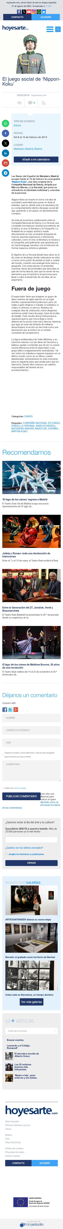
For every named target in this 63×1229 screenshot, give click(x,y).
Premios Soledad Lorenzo (17, 1125)
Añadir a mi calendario (36, 159)
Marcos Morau (45, 425)
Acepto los (15, 788)
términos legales (20, 788)
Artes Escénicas (13, 1142)
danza (15, 425)
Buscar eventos (15, 1040)
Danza (17, 125)
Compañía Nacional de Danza (41, 423)
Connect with (9, 703)
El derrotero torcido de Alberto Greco (27, 1054)
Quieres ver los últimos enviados (24, 847)
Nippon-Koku (19, 431)
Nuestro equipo (12, 1155)
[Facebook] (4, 709)
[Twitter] (10, 709)
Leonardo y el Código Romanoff (18, 1046)
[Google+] (15, 709)
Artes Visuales (12, 1121)
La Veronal (28, 425)
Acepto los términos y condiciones (26, 854)
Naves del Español (47, 428)
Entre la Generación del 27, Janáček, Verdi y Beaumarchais (27, 609)
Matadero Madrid (23, 148)
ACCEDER (46, 17)
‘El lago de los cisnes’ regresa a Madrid (24, 499)
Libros (8, 1128)
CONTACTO (17, 17)
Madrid (38, 148)
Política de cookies (14, 1148)
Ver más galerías (31, 1002)
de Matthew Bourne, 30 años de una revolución (31, 666)
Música (8, 1134)
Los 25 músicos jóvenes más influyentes (23, 1067)
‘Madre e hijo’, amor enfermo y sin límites (26, 1076)
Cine (7, 1138)
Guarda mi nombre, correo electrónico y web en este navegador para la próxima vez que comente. (30, 755)
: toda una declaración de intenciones (26, 554)
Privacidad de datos (14, 1152)
